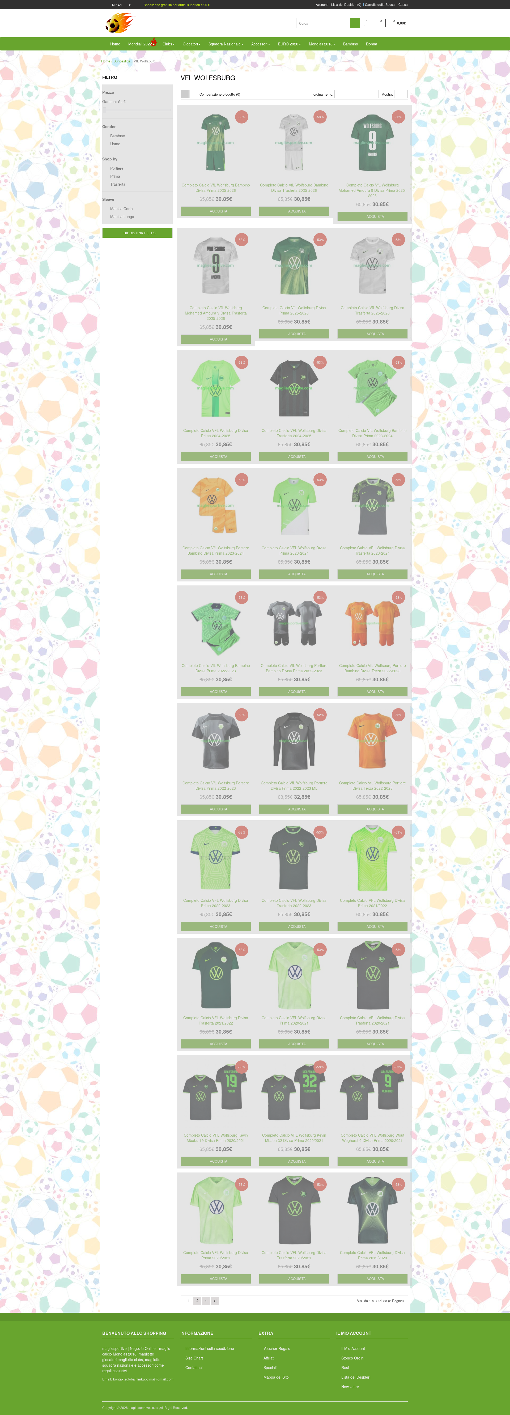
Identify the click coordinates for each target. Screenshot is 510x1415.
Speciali (270, 1367)
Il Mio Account (353, 1348)
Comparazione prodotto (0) (219, 94)
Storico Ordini (352, 1358)
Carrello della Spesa (380, 4)
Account (322, 4)
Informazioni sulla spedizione (209, 1348)
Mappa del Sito (276, 1377)
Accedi (116, 4)
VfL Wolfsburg (144, 60)
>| (215, 1300)
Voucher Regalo (277, 1348)
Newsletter (350, 1386)
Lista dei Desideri (355, 1377)
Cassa (403, 4)
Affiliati (269, 1358)
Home (105, 60)
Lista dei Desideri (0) (346, 4)
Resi (345, 1367)
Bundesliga (121, 60)
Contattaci (193, 1367)
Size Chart (194, 1358)
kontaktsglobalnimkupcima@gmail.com (143, 1379)
